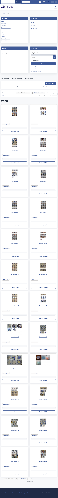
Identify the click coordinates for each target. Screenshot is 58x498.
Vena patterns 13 (15, 305)
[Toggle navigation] (55, 6)
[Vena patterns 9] (14, 236)
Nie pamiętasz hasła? (36, 67)
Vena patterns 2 (43, 119)
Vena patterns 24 (43, 461)
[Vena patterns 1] (15, 111)
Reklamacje (34, 28)
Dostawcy (33, 25)
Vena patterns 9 (14, 243)
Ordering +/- (4, 95)
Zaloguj (43, 63)
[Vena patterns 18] (43, 360)
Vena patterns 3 (14, 150)
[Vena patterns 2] (43, 111)
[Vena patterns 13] (15, 298)
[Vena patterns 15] (14, 329)
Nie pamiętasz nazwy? (37, 69)
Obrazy (3, 36)
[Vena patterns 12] (43, 267)
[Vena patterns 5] (15, 173)
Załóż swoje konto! (36, 71)
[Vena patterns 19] (14, 391)
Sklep (2, 493)
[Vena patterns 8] (43, 205)
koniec (42, 92)
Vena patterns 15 (15, 336)
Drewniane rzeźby (6, 28)
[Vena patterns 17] (14, 360)
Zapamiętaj (36, 60)
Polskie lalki (4, 41)
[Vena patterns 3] (15, 142)
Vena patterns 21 (15, 430)
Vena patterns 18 (43, 368)
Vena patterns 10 (43, 243)
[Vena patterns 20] (43, 391)
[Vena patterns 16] (43, 329)
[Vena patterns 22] (43, 422)
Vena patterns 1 (14, 119)
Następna (36, 92)
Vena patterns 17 (15, 368)
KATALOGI (4, 30)
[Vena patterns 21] (14, 422)
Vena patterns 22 (43, 430)
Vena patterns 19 (15, 399)
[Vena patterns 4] (43, 142)
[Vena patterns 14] (43, 298)
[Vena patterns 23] (14, 454)
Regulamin (33, 22)
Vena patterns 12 (43, 274)
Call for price (6, 124)
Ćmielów (3, 25)
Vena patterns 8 (43, 212)
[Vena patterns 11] (15, 267)
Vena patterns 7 (14, 212)
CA (2, 32)
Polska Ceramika (5, 38)
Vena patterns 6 (43, 181)
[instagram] (52, 2)
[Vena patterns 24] (43, 454)
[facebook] (55, 2)
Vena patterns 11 (15, 274)
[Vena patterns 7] (15, 205)
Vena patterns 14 (43, 305)
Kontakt (33, 31)
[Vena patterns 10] (43, 236)
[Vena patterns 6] (43, 173)
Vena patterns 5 (14, 181)
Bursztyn (3, 23)
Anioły (3, 21)
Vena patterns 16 (43, 336)
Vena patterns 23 (15, 461)
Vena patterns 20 (43, 399)
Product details (14, 131)
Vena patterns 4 (43, 150)
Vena (2, 34)
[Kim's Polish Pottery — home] (7, 7)
